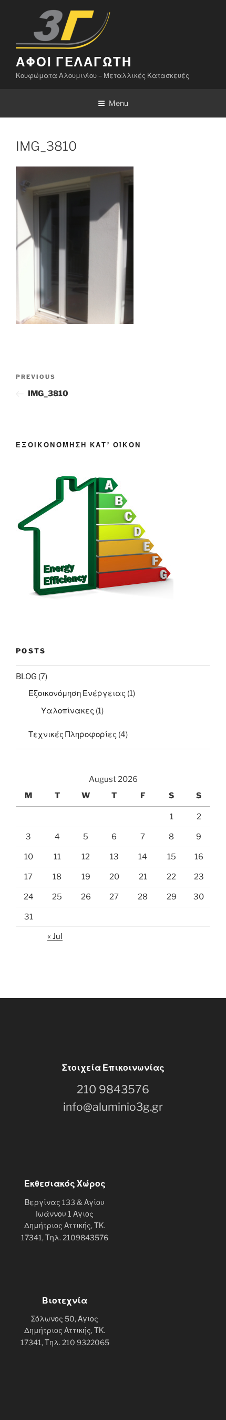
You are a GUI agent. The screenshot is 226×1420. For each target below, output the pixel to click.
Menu (118, 103)
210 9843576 (113, 1089)
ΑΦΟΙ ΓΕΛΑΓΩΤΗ (74, 62)
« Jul (55, 936)
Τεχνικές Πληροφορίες (72, 734)
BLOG (26, 676)
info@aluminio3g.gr (113, 1106)
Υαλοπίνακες (67, 711)
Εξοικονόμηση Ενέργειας (77, 693)
